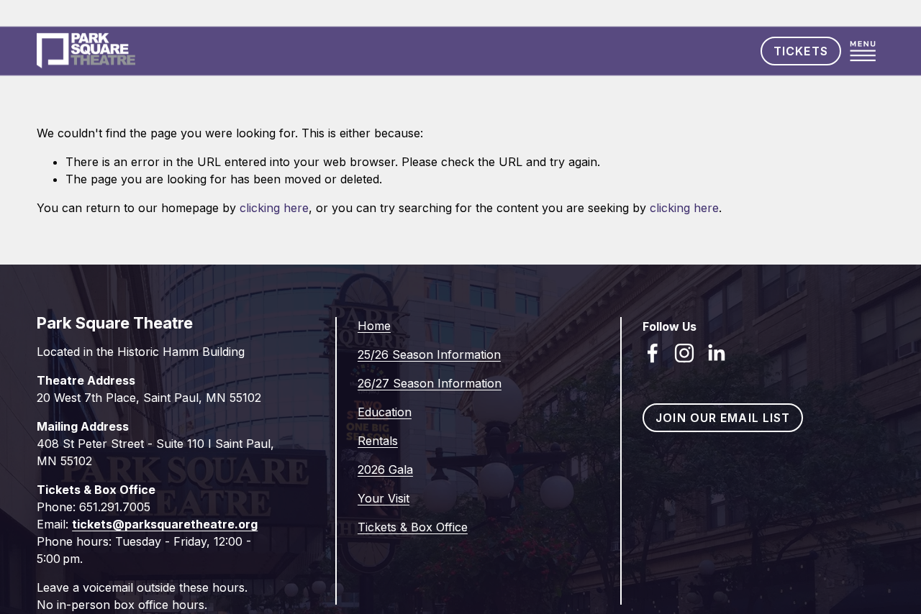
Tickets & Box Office (413, 527)
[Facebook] (653, 353)
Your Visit (383, 498)
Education (385, 412)
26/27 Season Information (430, 383)
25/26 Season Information (429, 354)
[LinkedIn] (716, 353)
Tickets (800, 51)
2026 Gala (385, 469)
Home (374, 326)
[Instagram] (684, 353)
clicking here (274, 208)
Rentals (378, 441)
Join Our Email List (722, 418)
